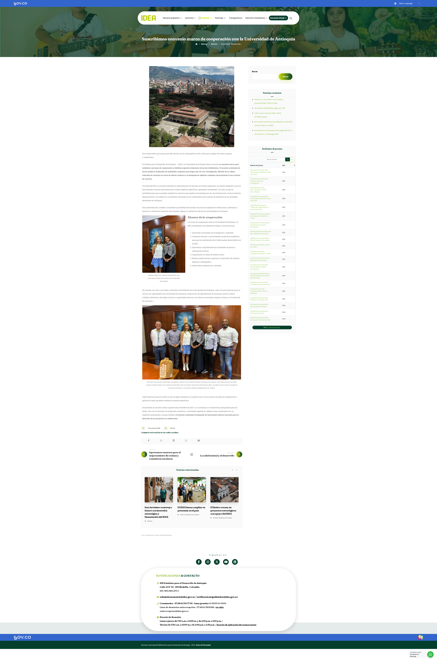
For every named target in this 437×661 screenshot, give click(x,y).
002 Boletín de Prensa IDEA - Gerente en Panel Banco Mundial (258, 190)
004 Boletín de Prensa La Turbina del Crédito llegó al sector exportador (259, 207)
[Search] (287, 159)
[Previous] (232, 470)
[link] (20, 3)
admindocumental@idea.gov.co (177, 596)
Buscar (255, 71)
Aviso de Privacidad (203, 645)
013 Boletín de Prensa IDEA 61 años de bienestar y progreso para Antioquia (260, 276)
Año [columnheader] (283, 165)
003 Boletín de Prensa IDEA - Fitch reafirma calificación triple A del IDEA (260, 199)
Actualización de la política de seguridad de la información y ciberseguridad (273, 132)
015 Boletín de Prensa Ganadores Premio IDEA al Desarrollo (258, 291)
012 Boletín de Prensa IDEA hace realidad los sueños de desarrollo (259, 267)
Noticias (172, 428)
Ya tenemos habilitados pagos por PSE (269, 108)
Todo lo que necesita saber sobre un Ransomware (267, 115)
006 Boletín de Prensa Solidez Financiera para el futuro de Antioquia (260, 225)
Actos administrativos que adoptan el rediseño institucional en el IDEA (273, 123)
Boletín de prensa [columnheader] (256, 165)
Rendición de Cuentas (192, 514)
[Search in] (292, 159)
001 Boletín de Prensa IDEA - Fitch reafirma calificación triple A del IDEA (260, 172)
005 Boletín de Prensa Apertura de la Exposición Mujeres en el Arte (260, 216)
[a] (200, 562)
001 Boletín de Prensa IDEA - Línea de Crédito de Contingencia (259, 181)
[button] (290, 18)
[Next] (236, 470)
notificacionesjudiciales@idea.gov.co (217, 596)
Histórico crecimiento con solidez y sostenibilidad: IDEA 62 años (268, 101)
